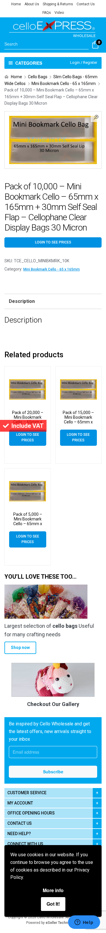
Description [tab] (22, 301)
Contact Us (86, 4)
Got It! (53, 903)
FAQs (46, 13)
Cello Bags (37, 76)
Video (59, 13)
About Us (31, 4)
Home (16, 4)
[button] (96, 116)
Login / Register (83, 62)
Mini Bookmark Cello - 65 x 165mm (64, 83)
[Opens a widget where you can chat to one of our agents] (84, 922)
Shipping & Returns (58, 4)
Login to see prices (53, 242)
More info (53, 890)
